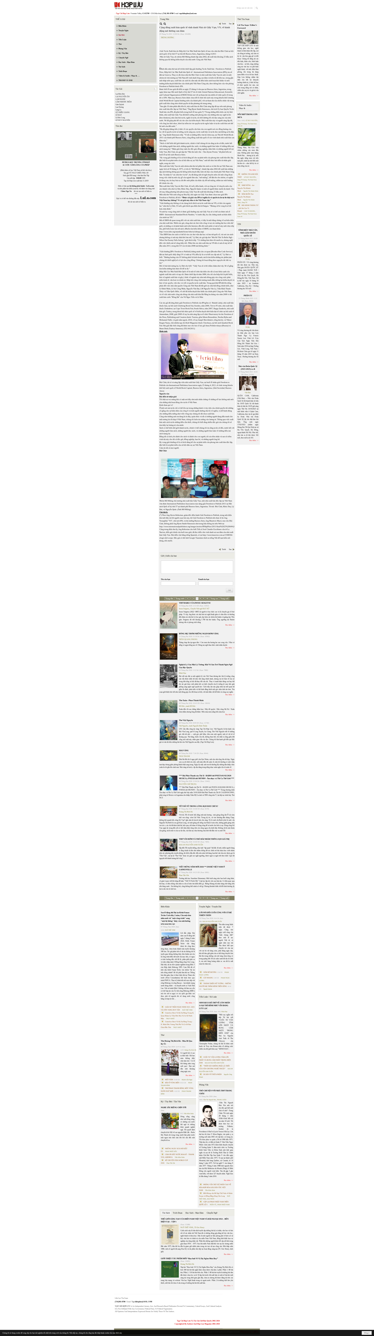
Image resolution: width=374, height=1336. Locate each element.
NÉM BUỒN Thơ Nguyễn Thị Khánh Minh (245, 197)
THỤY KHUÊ (170, 1018)
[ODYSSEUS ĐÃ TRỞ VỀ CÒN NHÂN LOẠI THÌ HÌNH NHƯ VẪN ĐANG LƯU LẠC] (208, 1027)
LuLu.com (150, 186)
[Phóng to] (164, 23)
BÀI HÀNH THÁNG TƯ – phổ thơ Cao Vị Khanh (247, 208)
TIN (239, 224)
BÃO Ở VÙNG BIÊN (172, 1083)
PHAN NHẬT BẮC (171, 1151)
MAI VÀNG (184, 750)
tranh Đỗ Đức (190, 706)
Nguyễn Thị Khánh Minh (250, 191)
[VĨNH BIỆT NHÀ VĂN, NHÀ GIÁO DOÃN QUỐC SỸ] (248, 250)
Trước (224, 24)
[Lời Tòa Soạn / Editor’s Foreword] (248, 37)
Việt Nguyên (183, 726)
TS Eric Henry (199, 1227)
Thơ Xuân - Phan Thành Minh (191, 700)
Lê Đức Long (120, 118)
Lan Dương (120, 107)
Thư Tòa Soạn (243, 19)
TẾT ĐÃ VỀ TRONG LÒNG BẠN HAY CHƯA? (198, 806)
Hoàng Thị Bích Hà (186, 812)
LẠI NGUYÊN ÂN (123, 97)
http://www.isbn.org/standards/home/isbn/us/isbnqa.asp (181, 232)
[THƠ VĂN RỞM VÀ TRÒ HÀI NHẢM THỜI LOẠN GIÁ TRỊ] (168, 845)
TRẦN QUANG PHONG (188, 639)
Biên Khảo (165, 907)
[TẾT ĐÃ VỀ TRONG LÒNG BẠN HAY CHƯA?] (168, 811)
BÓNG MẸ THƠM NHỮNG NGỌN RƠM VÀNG (199, 633)
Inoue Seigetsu (184, 609)
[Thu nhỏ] (160, 23)
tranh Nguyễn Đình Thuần (198, 726)
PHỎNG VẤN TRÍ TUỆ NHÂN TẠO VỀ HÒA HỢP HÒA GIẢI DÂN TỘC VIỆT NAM (215, 1187)
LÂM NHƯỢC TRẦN (124, 102)
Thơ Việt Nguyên (186, 720)
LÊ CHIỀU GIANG (123, 112)
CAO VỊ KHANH (249, 211)
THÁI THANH (184, 756)
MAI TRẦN (210, 1199)
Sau (230, 24)
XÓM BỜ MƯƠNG (210, 972)
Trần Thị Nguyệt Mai (209, 1099)
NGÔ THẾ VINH (170, 930)
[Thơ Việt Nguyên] (168, 730)
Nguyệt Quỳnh (207, 989)
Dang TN (244, 202)
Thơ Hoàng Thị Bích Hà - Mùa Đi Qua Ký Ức (176, 1042)
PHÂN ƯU (248, 295)
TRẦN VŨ (213, 1204)
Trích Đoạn (177, 1213)
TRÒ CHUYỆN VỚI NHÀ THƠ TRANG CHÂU (215, 1092)
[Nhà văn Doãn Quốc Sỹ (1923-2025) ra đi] (248, 383)
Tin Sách (166, 1213)
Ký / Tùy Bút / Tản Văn (171, 1101)
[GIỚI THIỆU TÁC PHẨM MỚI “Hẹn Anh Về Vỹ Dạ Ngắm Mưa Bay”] (170, 1269)
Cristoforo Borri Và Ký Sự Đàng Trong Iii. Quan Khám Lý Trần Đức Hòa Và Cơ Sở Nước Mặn (177, 1015)
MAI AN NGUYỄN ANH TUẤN (191, 845)
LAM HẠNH (120, 99)
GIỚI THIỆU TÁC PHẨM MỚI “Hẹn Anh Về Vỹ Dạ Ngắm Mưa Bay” (189, 1258)
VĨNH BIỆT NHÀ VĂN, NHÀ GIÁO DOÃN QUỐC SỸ (248, 233)
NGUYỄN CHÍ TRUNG (188, 784)
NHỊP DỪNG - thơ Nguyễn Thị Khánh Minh (245, 188)
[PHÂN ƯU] (248, 314)
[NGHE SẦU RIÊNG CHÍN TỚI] (170, 1121)
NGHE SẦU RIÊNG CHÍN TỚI (173, 1107)
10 (207, 599)
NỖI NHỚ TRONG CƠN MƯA (247, 115)
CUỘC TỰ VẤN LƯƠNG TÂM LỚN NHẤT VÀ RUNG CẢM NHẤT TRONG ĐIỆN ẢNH (215, 1060)
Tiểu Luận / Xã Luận (208, 997)
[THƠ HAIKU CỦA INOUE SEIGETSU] (168, 616)
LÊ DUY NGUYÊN (123, 120)
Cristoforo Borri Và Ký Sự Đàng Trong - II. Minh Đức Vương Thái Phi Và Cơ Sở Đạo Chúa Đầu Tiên (177, 1024)
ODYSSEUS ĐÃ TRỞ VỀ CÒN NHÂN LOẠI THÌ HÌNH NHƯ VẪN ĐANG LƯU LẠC (214, 1005)
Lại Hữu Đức (120, 94)
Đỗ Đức (182, 706)
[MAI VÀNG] (168, 755)
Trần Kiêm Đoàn (189, 1113)
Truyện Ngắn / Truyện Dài (210, 907)
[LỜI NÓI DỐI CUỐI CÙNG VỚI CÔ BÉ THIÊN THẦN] (208, 935)
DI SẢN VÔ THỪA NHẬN (212, 1074)
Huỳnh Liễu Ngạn (187, 1079)
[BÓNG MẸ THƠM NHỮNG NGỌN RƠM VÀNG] (168, 646)
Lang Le (118, 110)
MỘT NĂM (169, 1079)
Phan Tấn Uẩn (184, 875)
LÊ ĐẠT (119, 115)
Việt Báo (248, 393)
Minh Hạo (182, 673)
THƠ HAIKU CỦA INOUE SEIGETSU (195, 603)
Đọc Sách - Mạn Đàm (195, 1213)
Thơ (162, 1035)
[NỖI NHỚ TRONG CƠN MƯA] (246, 137)
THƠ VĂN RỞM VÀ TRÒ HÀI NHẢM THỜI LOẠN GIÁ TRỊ (204, 839)
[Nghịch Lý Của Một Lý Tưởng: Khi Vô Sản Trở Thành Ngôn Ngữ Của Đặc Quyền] (168, 676)
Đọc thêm (228, 625)
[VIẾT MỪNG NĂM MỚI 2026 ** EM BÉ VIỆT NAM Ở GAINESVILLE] (168, 872)
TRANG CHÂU (221, 1099)
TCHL (247, 259)
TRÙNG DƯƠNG (167, 38)
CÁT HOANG (208, 978)
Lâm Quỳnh (120, 104)
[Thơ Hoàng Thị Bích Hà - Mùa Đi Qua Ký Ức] (170, 1062)
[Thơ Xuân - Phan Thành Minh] (168, 706)
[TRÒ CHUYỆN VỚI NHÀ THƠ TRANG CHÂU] (208, 1114)
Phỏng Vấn (203, 1085)
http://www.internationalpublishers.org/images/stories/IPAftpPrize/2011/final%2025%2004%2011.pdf (199, 526)
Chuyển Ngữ (212, 1213)
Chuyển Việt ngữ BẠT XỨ (199, 609)
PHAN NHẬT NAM (223, 1204)
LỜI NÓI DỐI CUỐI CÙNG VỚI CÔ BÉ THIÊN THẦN (215, 914)
